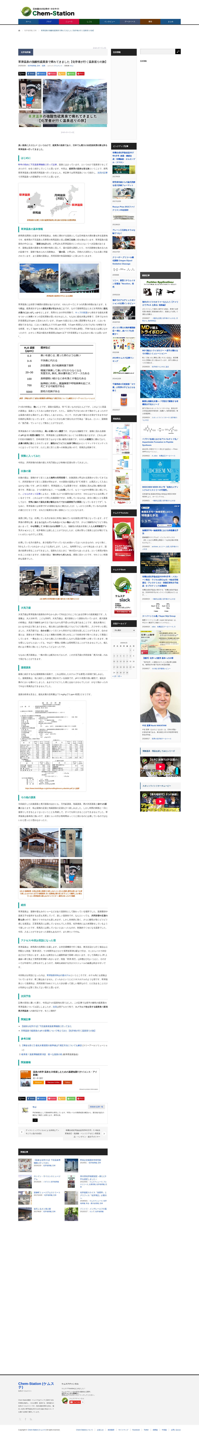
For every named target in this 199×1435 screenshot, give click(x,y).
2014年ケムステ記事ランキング (123, 359)
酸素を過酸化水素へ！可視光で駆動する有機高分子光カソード (160, 402)
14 (127, 661)
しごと (89, 22)
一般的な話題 (157, 318)
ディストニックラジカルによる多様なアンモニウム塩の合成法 (42, 1131)
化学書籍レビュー (164, 669)
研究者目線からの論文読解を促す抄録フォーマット (123, 183)
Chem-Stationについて (84, 1430)
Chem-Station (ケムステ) (36, 1385)
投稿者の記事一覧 (96, 1107)
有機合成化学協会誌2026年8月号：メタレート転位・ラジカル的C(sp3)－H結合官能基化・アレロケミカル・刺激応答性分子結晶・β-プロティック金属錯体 (160, 581)
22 (130, 667)
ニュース (69, 22)
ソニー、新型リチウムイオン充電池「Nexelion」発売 (123, 283)
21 (127, 667)
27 (124, 672)
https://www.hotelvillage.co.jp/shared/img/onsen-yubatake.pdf (48, 788)
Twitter (146, 1430)
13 (124, 661)
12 (120, 661)
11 (117, 661)
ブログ (48, 22)
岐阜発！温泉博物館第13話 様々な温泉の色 (41, 1054)
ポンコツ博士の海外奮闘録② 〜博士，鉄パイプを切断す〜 (123, 330)
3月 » (120, 676)
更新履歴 (111, 1430)
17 (114, 667)
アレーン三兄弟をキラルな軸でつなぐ (123, 231)
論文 (167, 367)
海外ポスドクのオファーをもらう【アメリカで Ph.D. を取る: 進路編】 (160, 303)
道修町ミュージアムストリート (47, 1192)
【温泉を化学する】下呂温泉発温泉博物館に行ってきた (46, 1026)
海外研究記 (152, 321)
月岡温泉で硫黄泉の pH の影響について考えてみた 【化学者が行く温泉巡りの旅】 (58, 1030)
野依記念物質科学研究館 (90, 1160)
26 (120, 672)
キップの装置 (81, 312)
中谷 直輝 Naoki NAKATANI (154, 725)
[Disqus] (63, 1257)
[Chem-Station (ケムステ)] (48, 11)
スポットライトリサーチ (161, 417)
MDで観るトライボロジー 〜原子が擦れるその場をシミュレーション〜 (160, 352)
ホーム (28, 22)
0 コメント (58, 66)
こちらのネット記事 (31, 494)
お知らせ (100, 1430)
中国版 (164, 1430)
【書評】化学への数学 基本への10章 (157, 658)
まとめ (170, 22)
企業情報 (92, 1184)
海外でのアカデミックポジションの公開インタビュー (123, 301)
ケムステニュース (96, 1182)
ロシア (92, 1211)
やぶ (71, 66)
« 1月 (114, 676)
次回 (55, 1007)
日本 (38, 66)
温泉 (43, 66)
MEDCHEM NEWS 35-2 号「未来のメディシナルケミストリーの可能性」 (160, 488)
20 (124, 667)
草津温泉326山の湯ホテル (58, 975)
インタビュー (109, 22)
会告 (167, 547)
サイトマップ (123, 1430)
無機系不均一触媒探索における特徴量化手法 (160, 531)
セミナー (162, 547)
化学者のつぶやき (168, 318)
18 (117, 667)
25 (117, 672)
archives (155, 547)
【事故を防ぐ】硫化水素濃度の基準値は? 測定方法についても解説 (48, 398)
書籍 (150, 22)
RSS (30, 1419)
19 (120, 667)
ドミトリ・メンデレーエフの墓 (93, 1209)
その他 (154, 669)
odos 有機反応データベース (164, 456)
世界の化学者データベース (161, 739)
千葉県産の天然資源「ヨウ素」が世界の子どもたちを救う (123, 387)
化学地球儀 (32, 66)
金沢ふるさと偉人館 (42, 1209)
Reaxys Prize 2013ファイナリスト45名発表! (123, 208)
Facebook (136, 1430)
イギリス (46, 1182)
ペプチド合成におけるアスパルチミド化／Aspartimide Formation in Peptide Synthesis (160, 442)
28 (127, 672)
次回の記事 (102, 172)
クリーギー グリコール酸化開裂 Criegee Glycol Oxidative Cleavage (123, 260)
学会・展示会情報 (92, 1203)
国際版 (155, 1430)
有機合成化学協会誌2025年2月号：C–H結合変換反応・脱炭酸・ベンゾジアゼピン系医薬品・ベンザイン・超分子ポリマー (82, 1133)
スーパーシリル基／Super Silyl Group (159, 616)
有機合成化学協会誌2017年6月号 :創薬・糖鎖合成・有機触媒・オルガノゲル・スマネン (123, 157)
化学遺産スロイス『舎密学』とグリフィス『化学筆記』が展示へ (93, 1195)
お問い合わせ (176, 1430)
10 (114, 661)
